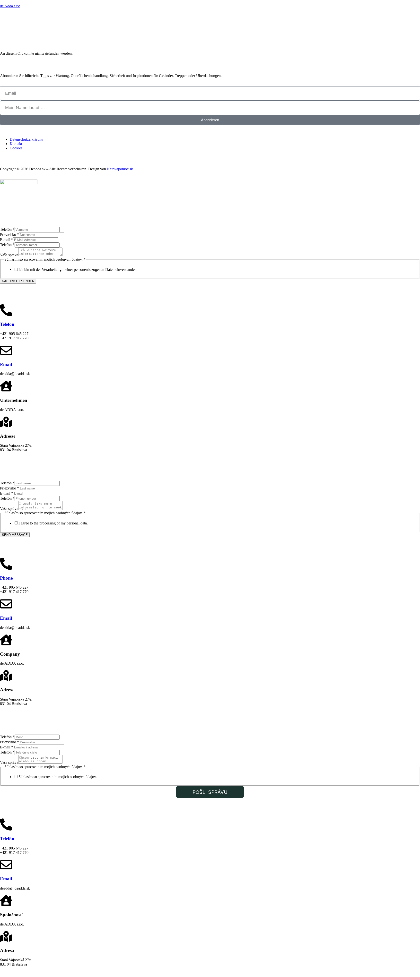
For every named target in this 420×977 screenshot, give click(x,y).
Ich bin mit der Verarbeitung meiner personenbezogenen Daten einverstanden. (78, 269)
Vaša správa (9, 255)
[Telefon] (6, 310)
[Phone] (6, 564)
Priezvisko (9, 234)
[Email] (6, 350)
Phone (6, 578)
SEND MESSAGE (15, 535)
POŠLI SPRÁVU (210, 792)
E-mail (6, 240)
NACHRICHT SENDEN (18, 281)
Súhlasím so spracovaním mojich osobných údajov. (57, 777)
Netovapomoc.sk (120, 169)
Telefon (7, 324)
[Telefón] (6, 824)
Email (6, 364)
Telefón (7, 229)
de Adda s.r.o (10, 6)
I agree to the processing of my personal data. (53, 523)
